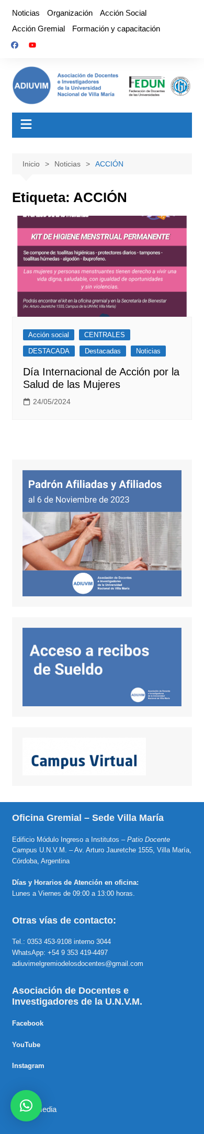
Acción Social (123, 12)
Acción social (48, 335)
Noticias (26, 12)
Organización (70, 12)
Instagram (28, 1066)
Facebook (27, 1023)
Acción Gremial (38, 28)
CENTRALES (104, 335)
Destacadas (103, 351)
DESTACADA (49, 351)
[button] (26, 1105)
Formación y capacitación (116, 28)
